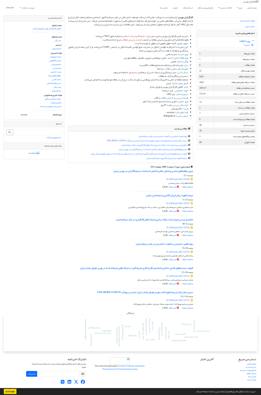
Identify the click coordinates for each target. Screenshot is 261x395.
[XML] (148, 167)
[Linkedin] (69, 383)
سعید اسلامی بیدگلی (53, 99)
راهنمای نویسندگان (205, 8)
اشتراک (31, 374)
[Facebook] (83, 383)
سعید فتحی (56, 79)
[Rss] (62, 383)
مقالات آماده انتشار (247, 21)
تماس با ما (164, 8)
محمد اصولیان (55, 57)
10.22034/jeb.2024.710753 (177, 300)
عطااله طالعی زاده (54, 76)
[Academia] (34, 154)
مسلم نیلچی (56, 49)
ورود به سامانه (28, 8)
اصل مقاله (169, 187)
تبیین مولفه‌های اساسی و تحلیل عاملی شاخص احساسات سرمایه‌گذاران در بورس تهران (153, 149)
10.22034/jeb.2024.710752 (177, 276)
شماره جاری (250, 26)
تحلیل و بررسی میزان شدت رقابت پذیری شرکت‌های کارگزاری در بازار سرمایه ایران (154, 145)
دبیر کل (58, 40)
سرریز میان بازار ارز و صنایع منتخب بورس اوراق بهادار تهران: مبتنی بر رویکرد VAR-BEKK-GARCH (147, 141)
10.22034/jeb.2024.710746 (177, 179)
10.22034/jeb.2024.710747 (177, 203)
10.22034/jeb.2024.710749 (177, 228)
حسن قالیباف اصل (54, 83)
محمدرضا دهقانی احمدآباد (50, 106)
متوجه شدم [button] (10, 391)
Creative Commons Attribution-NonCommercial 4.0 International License (123, 367)
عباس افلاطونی (55, 60)
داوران (175, 8)
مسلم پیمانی (56, 64)
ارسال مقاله (188, 8)
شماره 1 (247, 45)
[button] (194, 391)
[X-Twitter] (76, 383)
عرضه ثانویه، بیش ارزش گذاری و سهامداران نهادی (167, 158)
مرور (240, 8)
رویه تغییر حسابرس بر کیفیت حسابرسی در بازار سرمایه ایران (163, 136)
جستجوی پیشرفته (54, 137)
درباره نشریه (251, 367)
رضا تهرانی (57, 68)
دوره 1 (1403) (245, 41)
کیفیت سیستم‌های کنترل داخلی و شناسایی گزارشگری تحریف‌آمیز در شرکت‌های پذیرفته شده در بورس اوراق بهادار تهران (139, 154)
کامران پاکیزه (56, 103)
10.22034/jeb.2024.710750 (177, 252)
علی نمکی (57, 87)
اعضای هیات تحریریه (248, 370)
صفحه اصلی (252, 8)
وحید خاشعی (56, 72)
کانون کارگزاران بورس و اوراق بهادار (47, 28)
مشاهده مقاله (187, 187)
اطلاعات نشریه (226, 8)
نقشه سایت (251, 380)
